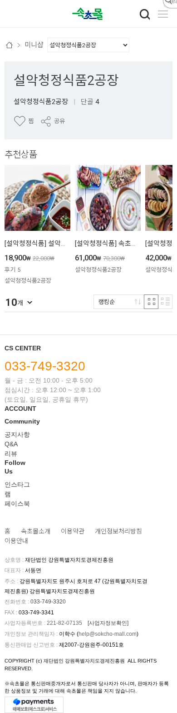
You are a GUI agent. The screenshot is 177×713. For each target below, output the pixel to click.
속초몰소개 (35, 531)
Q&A (11, 444)
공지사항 (17, 434)
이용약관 (72, 531)
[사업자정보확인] (108, 623)
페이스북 (17, 503)
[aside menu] (163, 14)
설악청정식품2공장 (66, 80)
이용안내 (16, 540)
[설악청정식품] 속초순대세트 (116, 243)
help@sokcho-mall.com (108, 634)
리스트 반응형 (165, 301)
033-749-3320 (45, 366)
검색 (145, 14)
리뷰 (11, 453)
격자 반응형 (151, 301)
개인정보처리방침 (118, 531)
